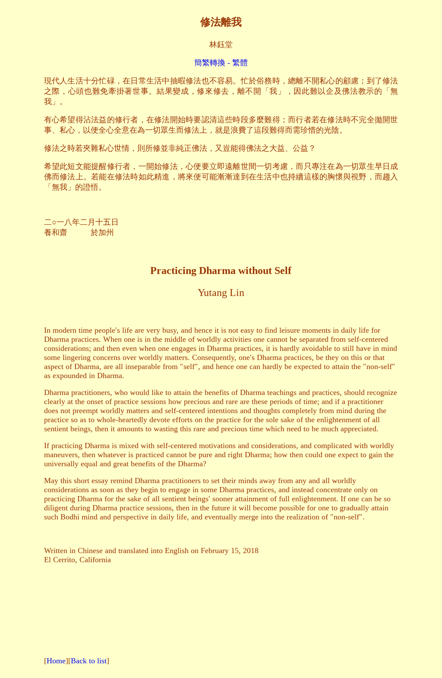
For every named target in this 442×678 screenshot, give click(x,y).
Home (56, 660)
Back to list (89, 660)
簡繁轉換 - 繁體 (221, 62)
